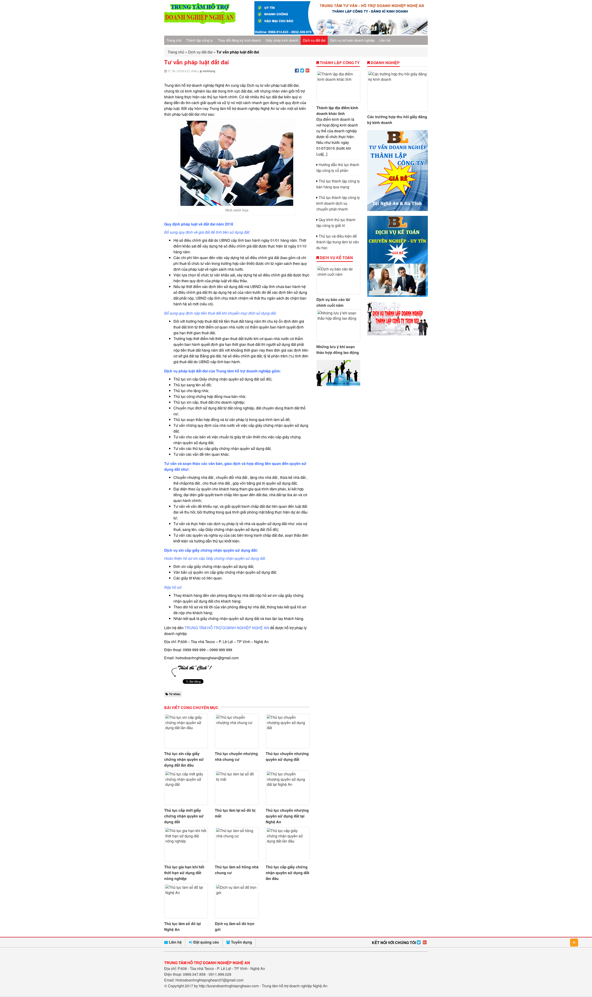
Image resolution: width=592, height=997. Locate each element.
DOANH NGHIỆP (385, 62)
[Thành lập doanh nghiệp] (338, 384)
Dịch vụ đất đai (314, 40)
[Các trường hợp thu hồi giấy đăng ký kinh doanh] (397, 90)
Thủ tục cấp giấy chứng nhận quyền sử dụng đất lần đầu (287, 872)
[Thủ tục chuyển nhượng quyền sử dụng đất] (287, 731)
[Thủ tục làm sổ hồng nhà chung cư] (237, 844)
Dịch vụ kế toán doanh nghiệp (352, 40)
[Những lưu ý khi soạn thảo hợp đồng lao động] (338, 325)
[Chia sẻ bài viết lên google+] (307, 70)
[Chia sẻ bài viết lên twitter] (302, 70)
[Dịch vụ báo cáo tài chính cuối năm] (338, 279)
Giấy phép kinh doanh (281, 40)
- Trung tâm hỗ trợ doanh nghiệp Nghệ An (293, 985)
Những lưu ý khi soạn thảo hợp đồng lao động (337, 349)
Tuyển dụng (241, 942)
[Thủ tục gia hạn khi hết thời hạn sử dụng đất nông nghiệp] (186, 844)
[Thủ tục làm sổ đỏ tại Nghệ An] (186, 901)
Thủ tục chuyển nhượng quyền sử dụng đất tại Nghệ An (287, 816)
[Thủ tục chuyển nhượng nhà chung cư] (237, 731)
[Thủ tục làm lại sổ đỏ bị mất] (237, 787)
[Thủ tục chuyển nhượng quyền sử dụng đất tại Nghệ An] (287, 787)
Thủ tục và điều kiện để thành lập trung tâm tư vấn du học (337, 241)
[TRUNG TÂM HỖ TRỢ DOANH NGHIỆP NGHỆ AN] (199, 22)
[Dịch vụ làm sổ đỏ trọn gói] (237, 901)
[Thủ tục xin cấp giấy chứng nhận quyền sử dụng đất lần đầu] (186, 731)
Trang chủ (174, 40)
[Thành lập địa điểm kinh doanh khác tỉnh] (338, 86)
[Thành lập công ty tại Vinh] (397, 334)
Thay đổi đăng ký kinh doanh (239, 40)
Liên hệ (384, 40)
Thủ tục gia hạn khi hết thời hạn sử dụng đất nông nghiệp (184, 872)
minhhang (209, 71)
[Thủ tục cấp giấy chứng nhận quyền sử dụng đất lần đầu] (287, 844)
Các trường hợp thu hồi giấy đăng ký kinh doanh (397, 119)
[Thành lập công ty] (397, 209)
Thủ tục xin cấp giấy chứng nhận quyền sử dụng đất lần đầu (184, 759)
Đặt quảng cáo (205, 942)
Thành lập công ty (199, 40)
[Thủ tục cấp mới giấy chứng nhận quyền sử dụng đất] (186, 787)
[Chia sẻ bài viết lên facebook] (297, 70)
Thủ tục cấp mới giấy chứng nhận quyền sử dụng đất (184, 816)
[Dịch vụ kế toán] (397, 295)
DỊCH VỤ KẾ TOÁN (336, 257)
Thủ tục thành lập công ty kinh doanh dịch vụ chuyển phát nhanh (338, 203)
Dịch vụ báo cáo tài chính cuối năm (333, 302)
